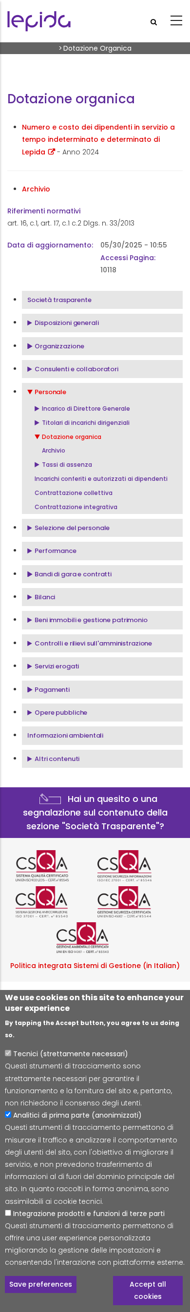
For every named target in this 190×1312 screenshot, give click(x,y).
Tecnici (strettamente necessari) (70, 1054)
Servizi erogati (57, 666)
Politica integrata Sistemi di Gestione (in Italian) (95, 965)
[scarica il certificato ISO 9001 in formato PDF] (54, 865)
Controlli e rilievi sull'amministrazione (93, 643)
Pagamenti (52, 689)
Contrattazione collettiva (74, 493)
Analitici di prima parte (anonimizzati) (77, 1115)
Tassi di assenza (67, 464)
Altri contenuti (57, 758)
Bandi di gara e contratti (73, 574)
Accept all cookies (148, 1290)
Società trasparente (59, 299)
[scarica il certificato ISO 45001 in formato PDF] (135, 901)
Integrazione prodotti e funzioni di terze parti (89, 1213)
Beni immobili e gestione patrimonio (91, 620)
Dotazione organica (71, 437)
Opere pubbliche (61, 712)
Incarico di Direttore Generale (86, 408)
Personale (50, 392)
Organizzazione (59, 346)
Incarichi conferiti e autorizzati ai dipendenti (101, 479)
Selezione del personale (72, 527)
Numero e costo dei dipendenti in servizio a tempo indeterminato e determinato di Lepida (98, 139)
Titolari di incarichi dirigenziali (86, 422)
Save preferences (40, 1284)
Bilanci (45, 597)
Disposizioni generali (66, 322)
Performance (55, 550)
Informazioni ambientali (65, 735)
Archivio (53, 450)
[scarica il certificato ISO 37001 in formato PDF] (54, 901)
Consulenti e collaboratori (76, 369)
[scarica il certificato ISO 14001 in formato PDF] (95, 937)
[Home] (39, 21)
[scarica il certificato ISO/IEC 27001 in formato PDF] (135, 865)
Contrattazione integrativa (76, 507)
